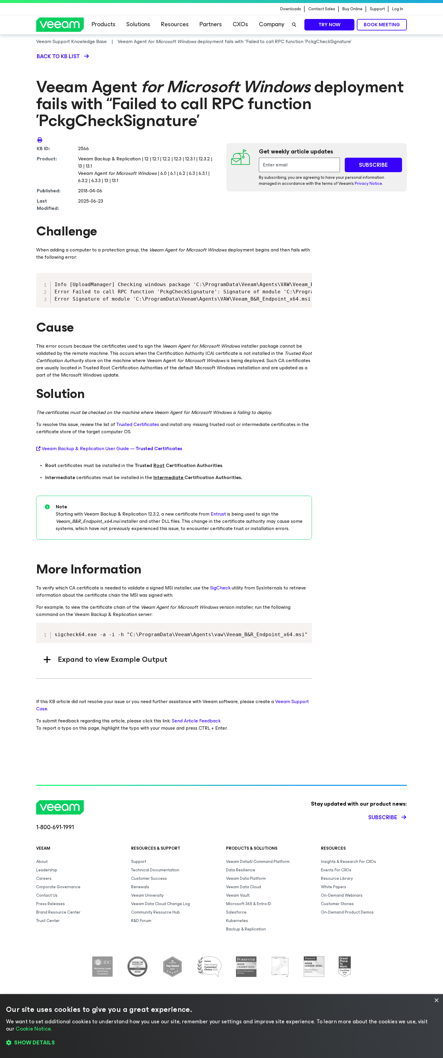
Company (271, 24)
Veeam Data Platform (246, 878)
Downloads (290, 9)
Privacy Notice (368, 183)
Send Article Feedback (196, 721)
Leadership (46, 870)
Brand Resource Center (58, 912)
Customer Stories (337, 903)
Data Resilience (240, 870)
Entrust (218, 514)
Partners (211, 24)
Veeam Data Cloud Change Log (160, 903)
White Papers (333, 886)
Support (377, 9)
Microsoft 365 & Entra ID (248, 903)
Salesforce (236, 912)
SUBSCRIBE (373, 164)
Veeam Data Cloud (243, 886)
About (42, 861)
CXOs (240, 24)
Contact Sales (321, 9)
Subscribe (382, 817)
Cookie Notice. (34, 1028)
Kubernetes (237, 920)
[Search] (294, 24)
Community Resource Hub (155, 912)
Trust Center (48, 920)
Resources (175, 24)
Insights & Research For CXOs (348, 861)
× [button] (436, 1000)
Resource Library (337, 878)
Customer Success (149, 878)
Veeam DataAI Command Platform (258, 861)
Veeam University (147, 895)
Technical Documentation (155, 870)
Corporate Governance (58, 886)
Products (103, 24)
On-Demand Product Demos (347, 912)
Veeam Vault (238, 895)
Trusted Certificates (137, 424)
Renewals (140, 886)
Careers (44, 878)
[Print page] (39, 139)
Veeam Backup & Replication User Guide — (112, 448)
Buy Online (352, 9)
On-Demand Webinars (342, 895)
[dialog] (221, 1026)
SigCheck (220, 588)
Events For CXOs (336, 870)
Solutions (138, 24)
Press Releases (50, 903)
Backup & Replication (246, 929)
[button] (221, 1042)
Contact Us (47, 895)
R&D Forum (141, 920)
